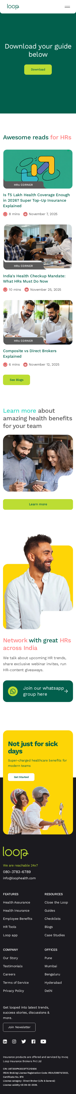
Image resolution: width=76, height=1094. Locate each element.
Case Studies (55, 935)
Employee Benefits (17, 919)
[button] (67, 7)
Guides (50, 911)
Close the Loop (56, 902)
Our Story (10, 958)
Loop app (10, 935)
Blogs (49, 927)
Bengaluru (52, 974)
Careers (9, 974)
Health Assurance (16, 902)
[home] (12, 7)
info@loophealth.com (19, 878)
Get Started (21, 777)
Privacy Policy (13, 991)
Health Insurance (16, 911)
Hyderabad (53, 983)
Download (38, 69)
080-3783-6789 (17, 871)
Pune (48, 958)
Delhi (48, 991)
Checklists (53, 919)
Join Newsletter (19, 1027)
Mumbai (51, 966)
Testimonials (12, 966)
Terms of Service (16, 983)
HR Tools (9, 927)
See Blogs (16, 380)
